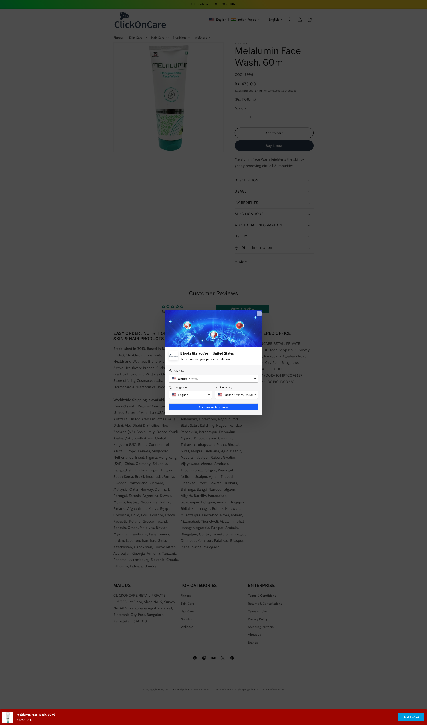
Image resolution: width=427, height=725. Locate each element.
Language (180, 387)
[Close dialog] (259, 313)
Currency (226, 387)
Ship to (179, 371)
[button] (213, 379)
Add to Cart (411, 717)
